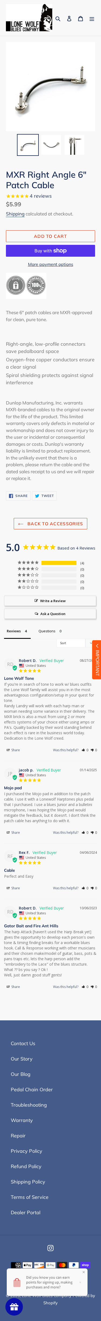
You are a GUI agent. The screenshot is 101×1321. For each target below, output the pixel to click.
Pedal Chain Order (32, 1089)
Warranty (22, 1120)
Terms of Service (29, 1197)
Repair (18, 1136)
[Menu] (91, 18)
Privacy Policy (26, 1151)
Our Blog (20, 1074)
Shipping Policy (28, 1182)
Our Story (22, 1059)
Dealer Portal (25, 1212)
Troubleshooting (29, 1105)
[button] (85, 750)
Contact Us (23, 1043)
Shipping (15, 214)
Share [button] (15, 750)
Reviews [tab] (14, 631)
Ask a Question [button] (52, 613)
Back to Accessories (54, 523)
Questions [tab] (47, 631)
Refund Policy (26, 1166)
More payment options (50, 264)
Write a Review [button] (53, 600)
